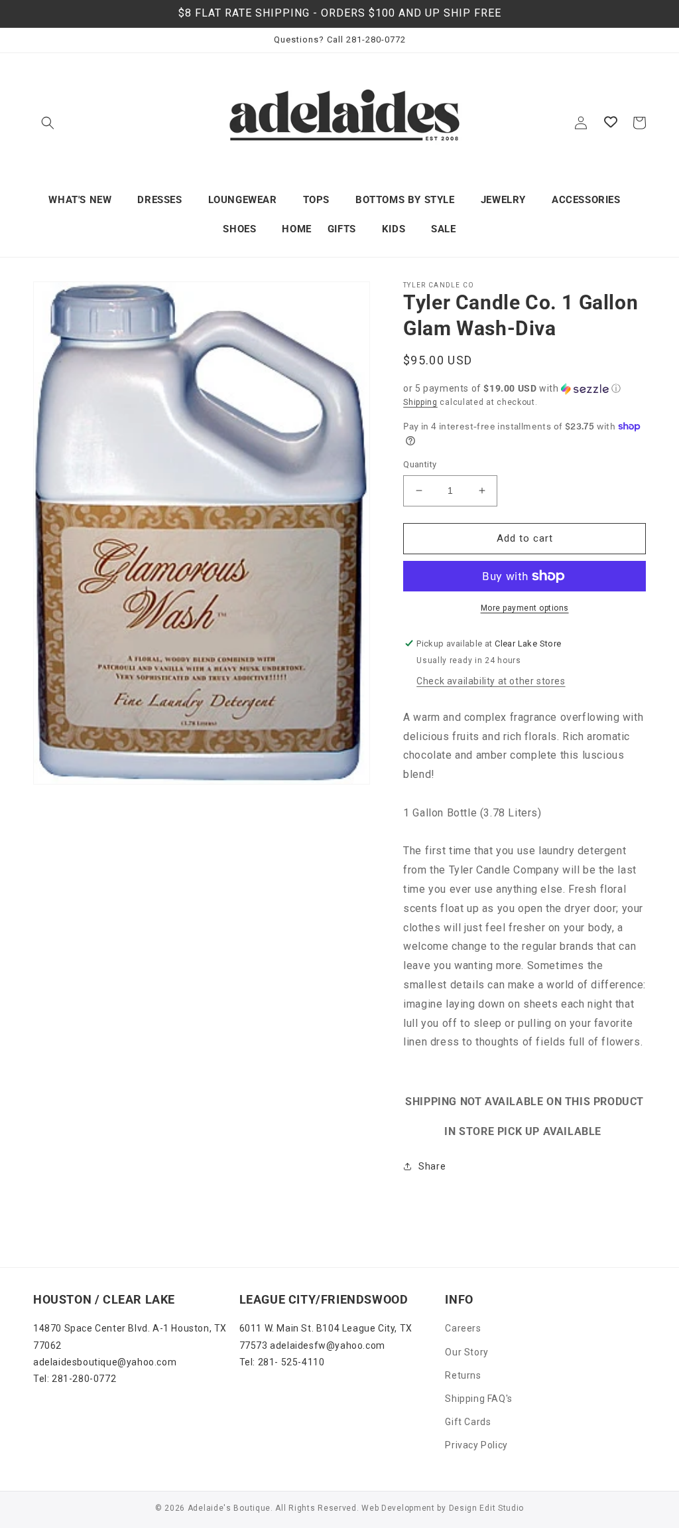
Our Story (466, 1352)
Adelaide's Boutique (229, 1508)
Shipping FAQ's (478, 1398)
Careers (463, 1328)
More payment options (525, 608)
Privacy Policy (476, 1445)
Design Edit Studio (487, 1508)
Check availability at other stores (490, 681)
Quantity (419, 464)
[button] (47, 122)
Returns (463, 1375)
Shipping (420, 402)
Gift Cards (468, 1421)
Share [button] (432, 1166)
